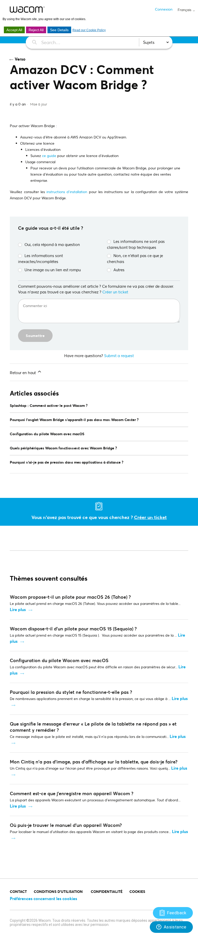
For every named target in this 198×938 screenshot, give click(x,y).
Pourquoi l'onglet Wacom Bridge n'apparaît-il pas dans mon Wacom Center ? (74, 419)
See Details (59, 30)
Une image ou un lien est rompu (52, 269)
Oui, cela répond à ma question (52, 244)
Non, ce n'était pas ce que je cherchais (135, 258)
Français (185, 9)
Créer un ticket (115, 291)
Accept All (14, 30)
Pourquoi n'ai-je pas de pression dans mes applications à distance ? (66, 462)
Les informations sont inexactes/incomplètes (40, 258)
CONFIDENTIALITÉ (106, 891)
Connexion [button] (163, 9)
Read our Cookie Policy (89, 30)
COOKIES (137, 891)
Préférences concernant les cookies (43, 898)
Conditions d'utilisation (59, 891)
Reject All (36, 30)
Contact (18, 891)
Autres (119, 269)
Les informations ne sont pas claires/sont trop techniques (136, 244)
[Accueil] (27, 9)
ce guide (48, 155)
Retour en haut (23, 372)
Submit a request (119, 355)
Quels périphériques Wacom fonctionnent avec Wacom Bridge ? (63, 448)
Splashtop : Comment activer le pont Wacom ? (49, 405)
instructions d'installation (66, 191)
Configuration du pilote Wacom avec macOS (47, 433)
